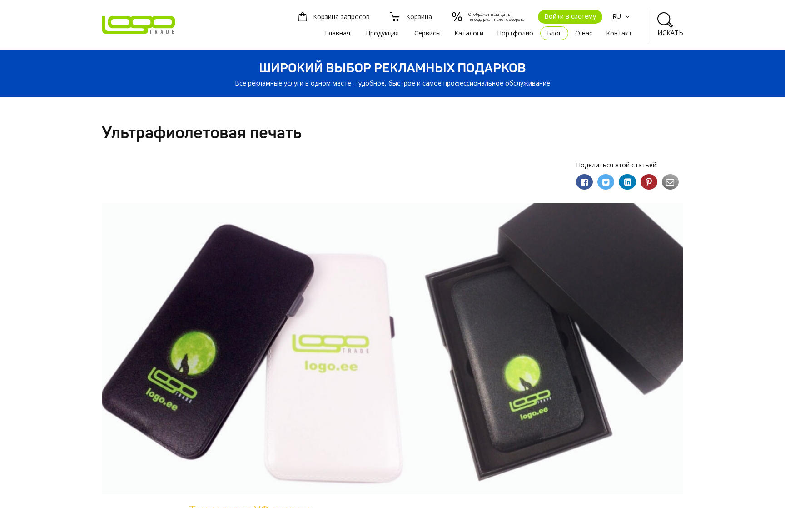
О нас (583, 33)
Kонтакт (619, 33)
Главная (337, 33)
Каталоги (468, 33)
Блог (554, 33)
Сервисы (427, 33)
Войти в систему (570, 16)
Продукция (382, 33)
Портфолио (515, 33)
